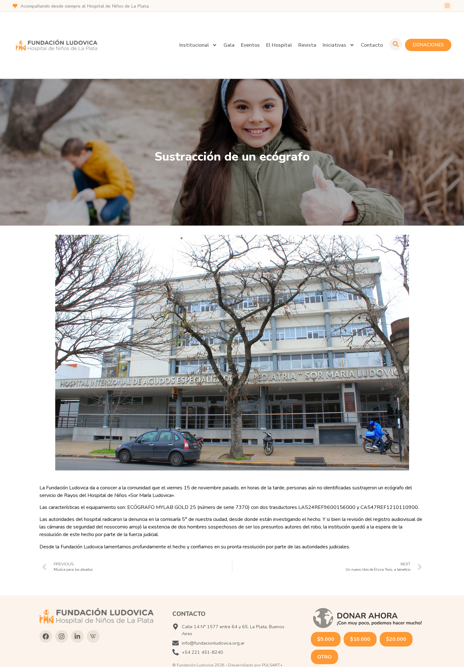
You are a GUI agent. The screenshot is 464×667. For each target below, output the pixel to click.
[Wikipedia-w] (93, 636)
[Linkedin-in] (77, 636)
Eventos (250, 45)
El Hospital (279, 45)
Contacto (372, 45)
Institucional (194, 45)
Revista (307, 45)
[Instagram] (447, 6)
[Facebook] (45, 636)
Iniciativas (334, 45)
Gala (229, 45)
